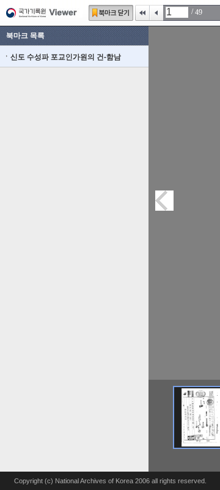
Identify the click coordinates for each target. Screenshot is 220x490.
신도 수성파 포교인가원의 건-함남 (65, 57)
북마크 (111, 13)
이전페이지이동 (164, 200)
